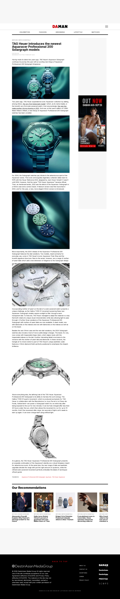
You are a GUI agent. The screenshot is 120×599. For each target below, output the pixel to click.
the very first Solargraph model (34, 104)
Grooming (60, 32)
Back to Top (60, 561)
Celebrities (25, 32)
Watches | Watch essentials (21, 40)
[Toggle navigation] (106, 26)
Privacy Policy (84, 580)
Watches (96, 32)
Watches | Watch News (106, 514)
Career (81, 576)
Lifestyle (78, 32)
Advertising (83, 573)
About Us (82, 565)
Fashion (42, 32)
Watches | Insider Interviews (20, 514)
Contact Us (83, 569)
